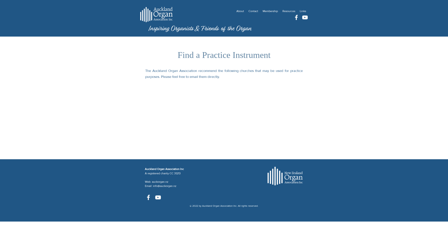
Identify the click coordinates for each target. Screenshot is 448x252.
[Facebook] (296, 17)
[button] (289, 9)
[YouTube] (305, 17)
